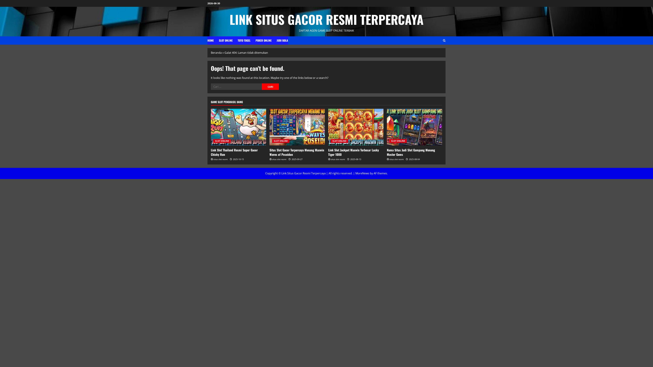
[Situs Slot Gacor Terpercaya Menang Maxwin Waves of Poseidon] (297, 127)
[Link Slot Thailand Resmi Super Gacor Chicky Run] (238, 127)
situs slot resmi (220, 159)
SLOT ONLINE (226, 40)
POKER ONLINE (264, 40)
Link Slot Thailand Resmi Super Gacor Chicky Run (234, 152)
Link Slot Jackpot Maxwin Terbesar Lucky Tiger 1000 (353, 152)
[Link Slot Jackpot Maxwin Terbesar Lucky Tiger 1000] (355, 127)
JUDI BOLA (282, 40)
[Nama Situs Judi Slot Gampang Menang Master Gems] (414, 127)
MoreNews (362, 173)
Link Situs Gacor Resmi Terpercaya (327, 19)
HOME (210, 40)
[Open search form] (444, 40)
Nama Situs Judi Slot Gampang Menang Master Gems (411, 152)
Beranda (216, 53)
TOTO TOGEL (244, 40)
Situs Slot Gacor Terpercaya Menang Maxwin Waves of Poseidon (297, 152)
